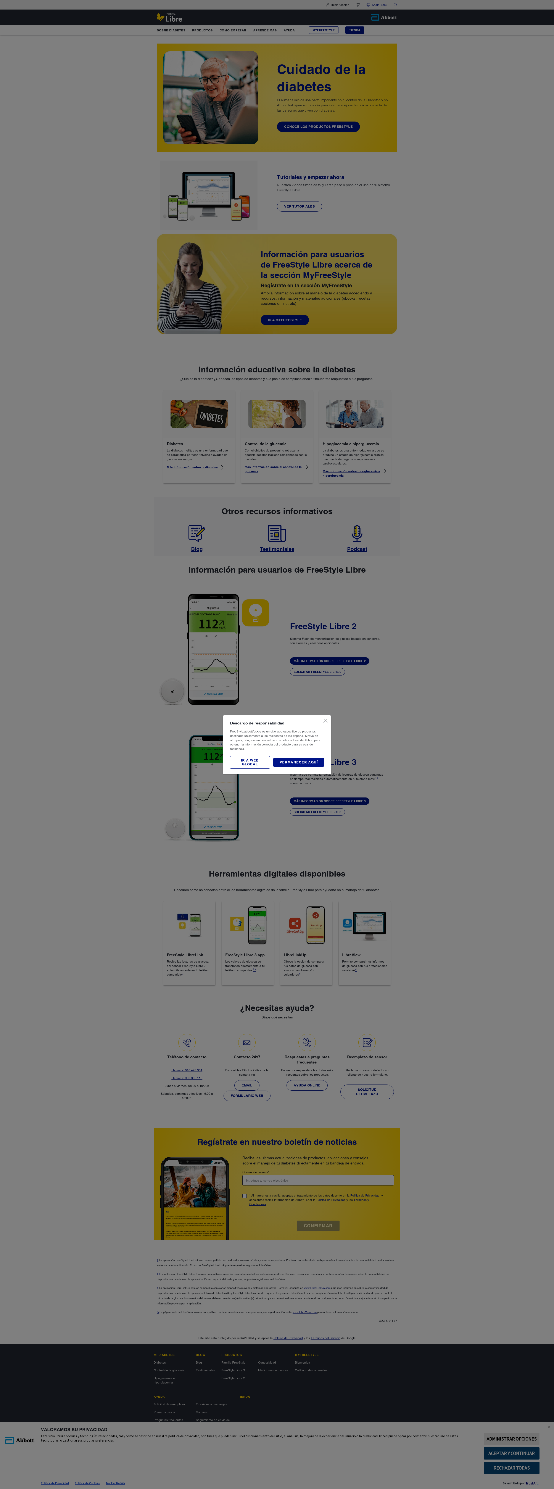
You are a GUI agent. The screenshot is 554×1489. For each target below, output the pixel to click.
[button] (250, 762)
